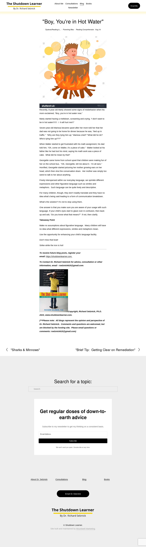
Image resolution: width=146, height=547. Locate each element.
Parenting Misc (68, 29)
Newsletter (73, 8)
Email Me (134, 6)
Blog (82, 4)
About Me (59, 4)
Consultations (71, 4)
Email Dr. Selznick (73, 493)
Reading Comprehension (85, 29)
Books (107, 479)
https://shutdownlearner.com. (59, 256)
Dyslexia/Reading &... (53, 29)
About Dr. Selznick (39, 479)
